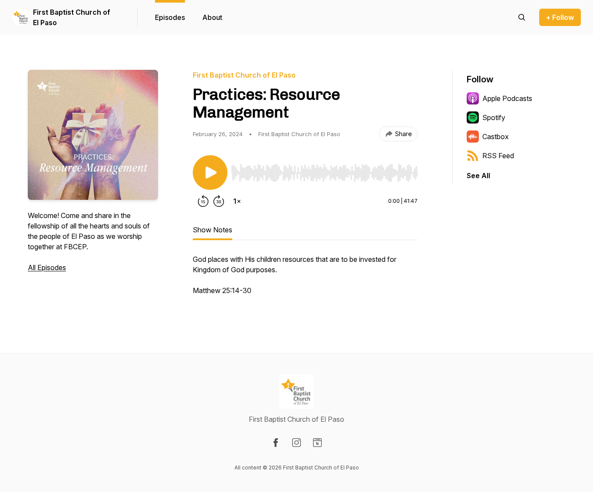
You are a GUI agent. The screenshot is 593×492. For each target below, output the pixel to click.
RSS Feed (498, 155)
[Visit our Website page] (317, 442)
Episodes (170, 17)
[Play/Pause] (210, 172)
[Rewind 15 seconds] (203, 201)
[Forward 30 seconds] (219, 201)
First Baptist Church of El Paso (71, 17)
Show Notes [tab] (212, 229)
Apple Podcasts (507, 98)
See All (478, 175)
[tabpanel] (305, 279)
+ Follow (560, 17)
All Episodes (47, 267)
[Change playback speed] (237, 201)
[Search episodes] (521, 17)
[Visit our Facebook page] (275, 442)
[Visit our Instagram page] (296, 442)
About (212, 17)
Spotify (493, 117)
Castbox (495, 136)
